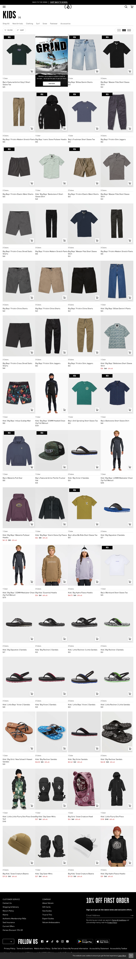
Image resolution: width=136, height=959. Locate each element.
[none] (19, 75)
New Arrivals (17, 23)
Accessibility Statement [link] (99, 948)
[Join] (129, 915)
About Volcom (48, 903)
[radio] (5, 75)
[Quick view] (32, 71)
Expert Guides (48, 918)
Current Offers (8, 926)
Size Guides (47, 910)
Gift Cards (46, 907)
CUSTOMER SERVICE (11, 899)
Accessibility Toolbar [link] (118, 948)
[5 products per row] (129, 30)
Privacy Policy (112, 922)
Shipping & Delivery (11, 907)
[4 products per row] (124, 30)
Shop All (6, 23)
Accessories (66, 23)
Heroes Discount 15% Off (13, 930)
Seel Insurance (9, 922)
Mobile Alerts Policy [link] (42, 948)
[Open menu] (4, 7)
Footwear (54, 23)
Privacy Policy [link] (9, 948)
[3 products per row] (119, 30)
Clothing (29, 23)
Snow (45, 23)
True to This (47, 914)
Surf (38, 23)
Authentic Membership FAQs (14, 918)
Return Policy (8, 910)
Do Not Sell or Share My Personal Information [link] (70, 948)
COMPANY (46, 899)
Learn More (122, 956)
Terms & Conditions (119, 920)
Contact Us (7, 903)
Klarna (5, 914)
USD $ (7, 941)
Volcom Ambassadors (51, 922)
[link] (42, 941)
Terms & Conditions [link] (25, 948)
